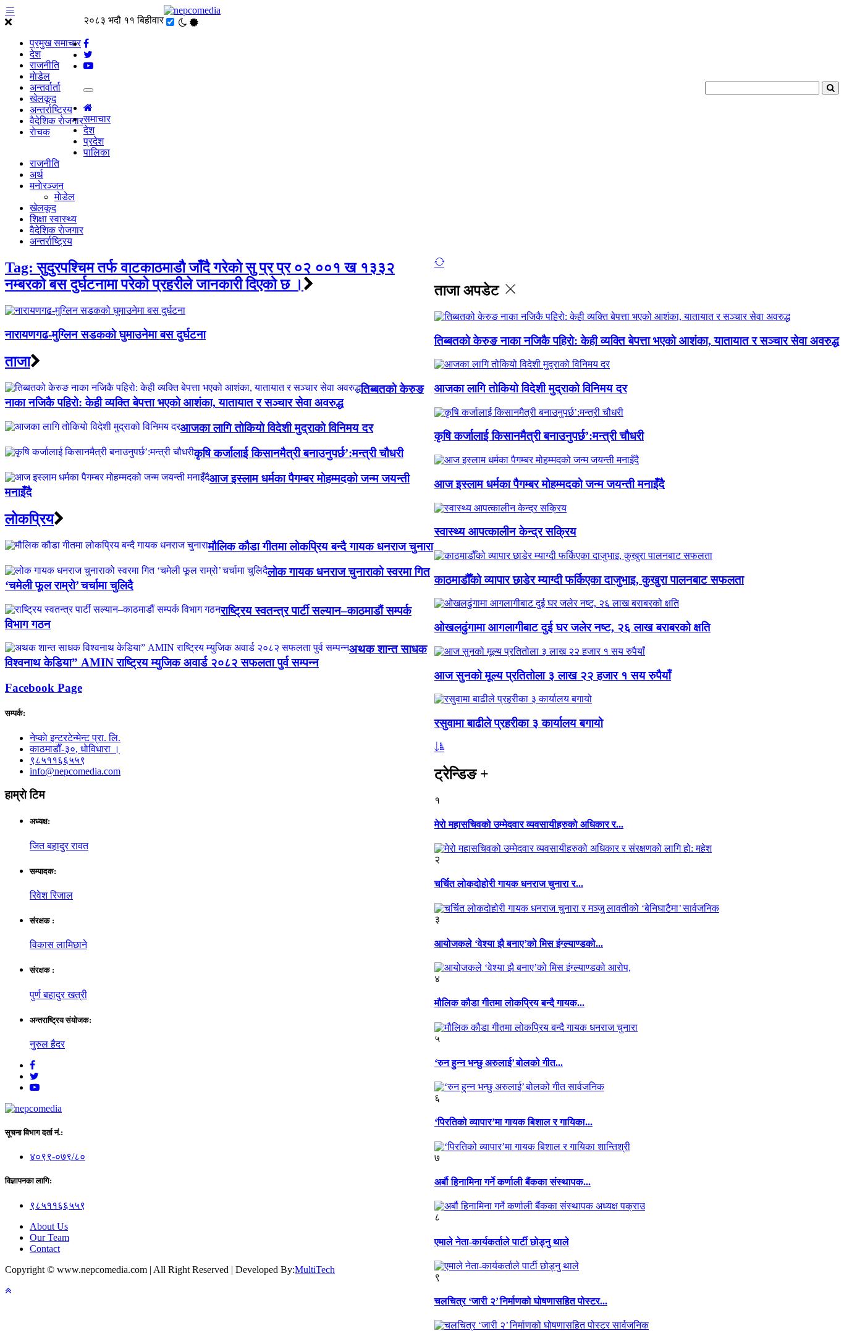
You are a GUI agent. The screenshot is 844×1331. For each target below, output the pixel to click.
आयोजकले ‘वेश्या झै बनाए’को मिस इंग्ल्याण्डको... (518, 943)
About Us (49, 1226)
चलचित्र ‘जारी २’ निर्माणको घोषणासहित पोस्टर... (520, 1301)
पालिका (96, 152)
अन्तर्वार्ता (45, 87)
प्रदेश (93, 141)
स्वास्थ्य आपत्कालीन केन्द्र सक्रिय (505, 531)
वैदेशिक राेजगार (56, 120)
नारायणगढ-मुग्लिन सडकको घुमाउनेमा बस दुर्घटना (105, 334)
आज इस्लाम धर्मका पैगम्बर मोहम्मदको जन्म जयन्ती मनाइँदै (549, 483)
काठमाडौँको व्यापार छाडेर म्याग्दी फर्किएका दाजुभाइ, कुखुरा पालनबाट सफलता (589, 579)
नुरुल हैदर (47, 1044)
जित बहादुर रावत (59, 846)
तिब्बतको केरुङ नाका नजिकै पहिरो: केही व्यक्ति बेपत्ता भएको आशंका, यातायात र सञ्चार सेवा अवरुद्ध (636, 340)
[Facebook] (32, 1065)
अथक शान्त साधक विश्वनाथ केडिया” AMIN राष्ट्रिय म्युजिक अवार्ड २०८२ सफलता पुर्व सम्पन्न (216, 655)
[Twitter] (34, 1076)
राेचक (40, 132)
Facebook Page (43, 687)
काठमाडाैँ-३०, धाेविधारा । (75, 749)
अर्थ (36, 174)
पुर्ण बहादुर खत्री (58, 994)
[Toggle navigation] (88, 90)
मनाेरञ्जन (47, 185)
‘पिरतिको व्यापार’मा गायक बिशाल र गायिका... (513, 1122)
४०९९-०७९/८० (57, 1156)
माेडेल (40, 76)
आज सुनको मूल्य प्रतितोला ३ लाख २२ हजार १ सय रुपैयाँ (552, 675)
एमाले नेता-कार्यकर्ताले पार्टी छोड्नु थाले (501, 1242)
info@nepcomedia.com (75, 771)
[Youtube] (35, 1087)
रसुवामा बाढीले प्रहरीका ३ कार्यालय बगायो (518, 722)
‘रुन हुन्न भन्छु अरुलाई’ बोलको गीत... (498, 1062)
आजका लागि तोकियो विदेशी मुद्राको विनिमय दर (530, 388)
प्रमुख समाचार (55, 43)
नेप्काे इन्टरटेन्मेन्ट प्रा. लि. (75, 738)
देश (35, 54)
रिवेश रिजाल (51, 895)
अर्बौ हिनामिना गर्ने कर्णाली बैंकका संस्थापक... (512, 1182)
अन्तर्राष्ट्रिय (51, 109)
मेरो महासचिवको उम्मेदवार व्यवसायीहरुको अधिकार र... (528, 824)
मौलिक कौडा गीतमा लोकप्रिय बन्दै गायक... (509, 1002)
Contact (45, 1248)
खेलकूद (43, 98)
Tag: (200, 275)
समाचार (97, 119)
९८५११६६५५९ (57, 760)
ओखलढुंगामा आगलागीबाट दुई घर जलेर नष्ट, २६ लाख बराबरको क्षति (572, 627)
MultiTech (315, 1269)
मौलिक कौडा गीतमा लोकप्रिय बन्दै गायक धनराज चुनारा (320, 546)
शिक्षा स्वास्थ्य (53, 219)
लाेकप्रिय (29, 519)
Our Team (49, 1237)
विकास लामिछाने (58, 944)
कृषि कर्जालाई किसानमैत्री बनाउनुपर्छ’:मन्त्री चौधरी (539, 435)
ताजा (17, 361)
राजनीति (44, 65)
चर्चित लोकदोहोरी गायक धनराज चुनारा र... (508, 883)
